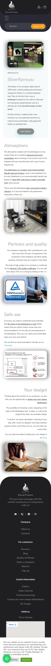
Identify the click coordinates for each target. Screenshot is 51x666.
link (45, 271)
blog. (45, 437)
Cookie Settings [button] (11, 659)
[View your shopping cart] (44, 7)
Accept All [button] (26, 659)
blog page (8, 345)
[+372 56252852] (22, 514)
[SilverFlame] (11, 5)
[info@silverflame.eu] (15, 514)
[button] (7, 659)
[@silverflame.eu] (35, 514)
